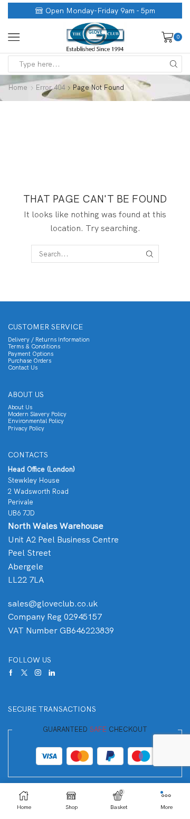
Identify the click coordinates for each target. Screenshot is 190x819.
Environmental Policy (36, 421)
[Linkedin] (52, 672)
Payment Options (30, 353)
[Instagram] (38, 672)
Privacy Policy (26, 428)
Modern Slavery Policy (37, 414)
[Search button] (174, 64)
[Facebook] (11, 672)
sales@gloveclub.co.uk (53, 603)
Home (17, 87)
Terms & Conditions (34, 346)
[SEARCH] (150, 254)
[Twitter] (24, 672)
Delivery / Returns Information (49, 339)
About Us (20, 407)
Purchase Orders (29, 360)
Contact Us (22, 367)
